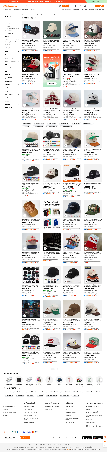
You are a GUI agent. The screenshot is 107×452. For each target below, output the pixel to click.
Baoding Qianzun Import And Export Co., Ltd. (93, 228)
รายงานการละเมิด (69, 422)
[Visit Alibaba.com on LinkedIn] (90, 426)
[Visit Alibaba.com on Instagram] (97, 426)
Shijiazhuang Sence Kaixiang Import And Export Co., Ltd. (72, 49)
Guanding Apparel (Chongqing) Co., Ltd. (72, 84)
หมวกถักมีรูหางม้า (32, 391)
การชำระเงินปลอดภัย (29, 406)
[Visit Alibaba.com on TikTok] (103, 426)
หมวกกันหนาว (27, 126)
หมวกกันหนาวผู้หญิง (65, 395)
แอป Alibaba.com (76, 437)
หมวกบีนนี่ (41, 395)
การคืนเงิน (68, 415)
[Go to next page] (74, 369)
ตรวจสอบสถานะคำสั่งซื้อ (92, 412)
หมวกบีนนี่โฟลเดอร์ (54, 391)
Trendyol (70, 444)
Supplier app (54, 437)
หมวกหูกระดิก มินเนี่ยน (52, 395)
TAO (66, 444)
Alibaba (23, 15)
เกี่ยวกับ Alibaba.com (8, 403)
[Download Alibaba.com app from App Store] (87, 437)
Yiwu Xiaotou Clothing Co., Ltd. (50, 259)
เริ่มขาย (88, 409)
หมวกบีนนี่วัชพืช (10, 395)
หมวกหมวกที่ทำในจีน (39, 126)
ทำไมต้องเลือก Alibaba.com (9, 406)
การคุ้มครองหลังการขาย (30, 415)
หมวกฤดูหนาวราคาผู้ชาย (67, 126)
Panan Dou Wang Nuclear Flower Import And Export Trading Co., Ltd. (52, 158)
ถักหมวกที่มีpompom (64, 123)
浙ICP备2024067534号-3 (93, 449)
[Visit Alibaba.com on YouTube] (100, 426)
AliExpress (31, 444)
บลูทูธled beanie (27, 123)
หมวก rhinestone (52, 123)
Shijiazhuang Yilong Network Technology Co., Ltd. (93, 192)
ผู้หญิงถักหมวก (79, 391)
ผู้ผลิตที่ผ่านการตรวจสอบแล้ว (52, 406)
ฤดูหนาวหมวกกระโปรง (52, 126)
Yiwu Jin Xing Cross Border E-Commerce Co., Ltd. (31, 294)
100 (71, 369)
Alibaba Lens (8, 437)
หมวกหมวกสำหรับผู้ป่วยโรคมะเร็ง (93, 391)
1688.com (37, 444)
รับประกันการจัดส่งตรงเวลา (30, 412)
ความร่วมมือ (89, 419)
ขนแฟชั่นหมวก (77, 123)
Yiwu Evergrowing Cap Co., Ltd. (50, 295)
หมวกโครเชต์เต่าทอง (67, 391)
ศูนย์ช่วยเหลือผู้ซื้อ (69, 406)
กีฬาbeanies (43, 391)
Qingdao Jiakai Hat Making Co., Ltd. (30, 328)
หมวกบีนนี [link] (52, 15)
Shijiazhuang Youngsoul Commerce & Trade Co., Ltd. (52, 192)
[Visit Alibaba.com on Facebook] (87, 426)
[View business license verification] (67, 449)
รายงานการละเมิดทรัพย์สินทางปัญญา (72, 419)
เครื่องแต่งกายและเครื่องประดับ (35, 15)
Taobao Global (60, 444)
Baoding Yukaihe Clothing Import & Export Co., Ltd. (93, 117)
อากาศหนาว (76, 395)
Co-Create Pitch (7, 409)
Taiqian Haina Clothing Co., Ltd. (70, 261)
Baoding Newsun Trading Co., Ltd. (92, 49)
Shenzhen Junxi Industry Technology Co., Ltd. (93, 294)
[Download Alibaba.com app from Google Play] (98, 437)
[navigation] (12, 192)
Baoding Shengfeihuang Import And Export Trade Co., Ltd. (72, 158)
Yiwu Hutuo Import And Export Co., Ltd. (93, 81)
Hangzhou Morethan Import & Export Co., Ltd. (72, 195)
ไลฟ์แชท (67, 409)
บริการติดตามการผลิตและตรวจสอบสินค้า (32, 419)
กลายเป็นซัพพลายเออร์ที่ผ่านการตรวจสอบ (94, 416)
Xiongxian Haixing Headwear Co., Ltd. (72, 117)
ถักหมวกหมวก (21, 395)
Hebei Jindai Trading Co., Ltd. (29, 81)
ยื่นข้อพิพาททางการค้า (70, 412)
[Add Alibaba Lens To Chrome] (25, 437)
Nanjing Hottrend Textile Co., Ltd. (51, 49)
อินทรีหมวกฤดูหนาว (88, 123)
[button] (60, 6)
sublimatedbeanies (20, 391)
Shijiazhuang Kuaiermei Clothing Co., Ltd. (52, 117)
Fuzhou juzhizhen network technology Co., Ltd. (93, 261)
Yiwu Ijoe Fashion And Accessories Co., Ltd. (31, 159)
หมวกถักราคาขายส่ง (40, 123)
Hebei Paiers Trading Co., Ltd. (91, 158)
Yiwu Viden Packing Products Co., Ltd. (31, 193)
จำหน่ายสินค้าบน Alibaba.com (93, 406)
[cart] (81, 6)
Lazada (53, 444)
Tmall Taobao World (46, 444)
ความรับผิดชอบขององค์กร (9, 412)
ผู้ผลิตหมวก (9, 391)
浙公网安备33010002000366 (79, 449)
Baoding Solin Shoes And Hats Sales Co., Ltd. (31, 228)
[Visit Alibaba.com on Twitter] (93, 426)
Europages (76, 444)
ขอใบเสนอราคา (48, 409)
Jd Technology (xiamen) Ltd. (70, 294)
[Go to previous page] (49, 369)
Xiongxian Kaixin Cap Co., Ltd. (29, 49)
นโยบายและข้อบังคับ (29, 422)
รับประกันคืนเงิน (28, 409)
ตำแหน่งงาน (6, 415)
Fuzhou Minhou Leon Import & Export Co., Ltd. (72, 228)
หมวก (46, 15)
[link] (105, 437)
